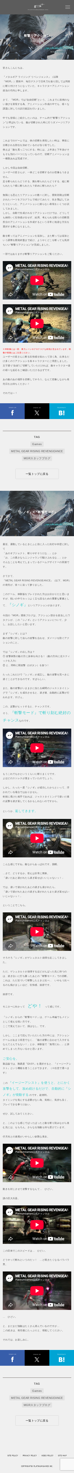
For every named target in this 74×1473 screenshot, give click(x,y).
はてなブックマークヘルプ (61, 411)
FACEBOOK (37, 411)
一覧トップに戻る (37, 473)
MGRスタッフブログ (37, 458)
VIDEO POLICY (47, 1455)
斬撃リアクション (37, 35)
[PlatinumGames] (39, 10)
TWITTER (12, 411)
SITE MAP (62, 1455)
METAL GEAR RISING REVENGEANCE (37, 451)
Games (37, 444)
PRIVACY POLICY (30, 1455)
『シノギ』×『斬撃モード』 (37, 512)
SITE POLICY (12, 1455)
